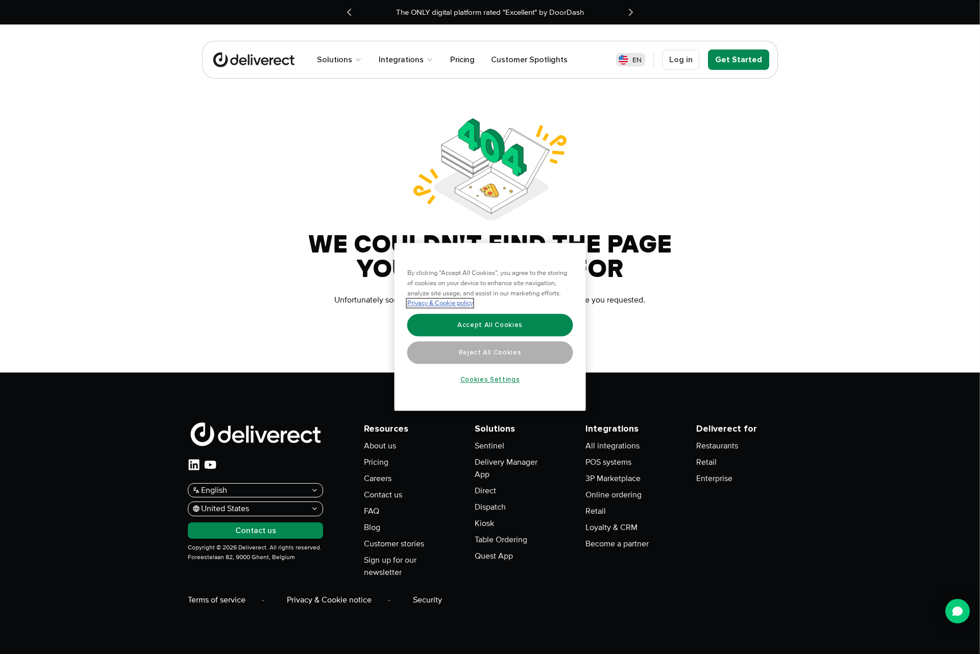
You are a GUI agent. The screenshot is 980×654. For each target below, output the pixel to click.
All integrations (612, 446)
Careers (377, 478)
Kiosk (484, 523)
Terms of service (217, 600)
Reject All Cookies (490, 352)
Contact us (383, 495)
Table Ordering (501, 540)
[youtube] (210, 465)
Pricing (376, 462)
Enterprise (714, 478)
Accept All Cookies (490, 325)
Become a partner (617, 544)
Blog (372, 527)
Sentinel (489, 446)
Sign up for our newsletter (390, 566)
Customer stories (394, 544)
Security (427, 600)
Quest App (494, 556)
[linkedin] (194, 465)
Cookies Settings (490, 379)
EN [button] (637, 60)
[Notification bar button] (349, 12)
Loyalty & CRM (611, 527)
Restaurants (717, 446)
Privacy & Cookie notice (329, 600)
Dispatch (490, 507)
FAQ (371, 511)
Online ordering (613, 495)
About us (380, 446)
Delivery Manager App (506, 468)
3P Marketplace (613, 478)
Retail (595, 511)
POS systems (608, 462)
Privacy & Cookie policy (440, 303)
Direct (485, 491)
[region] (490, 327)
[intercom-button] (957, 611)
